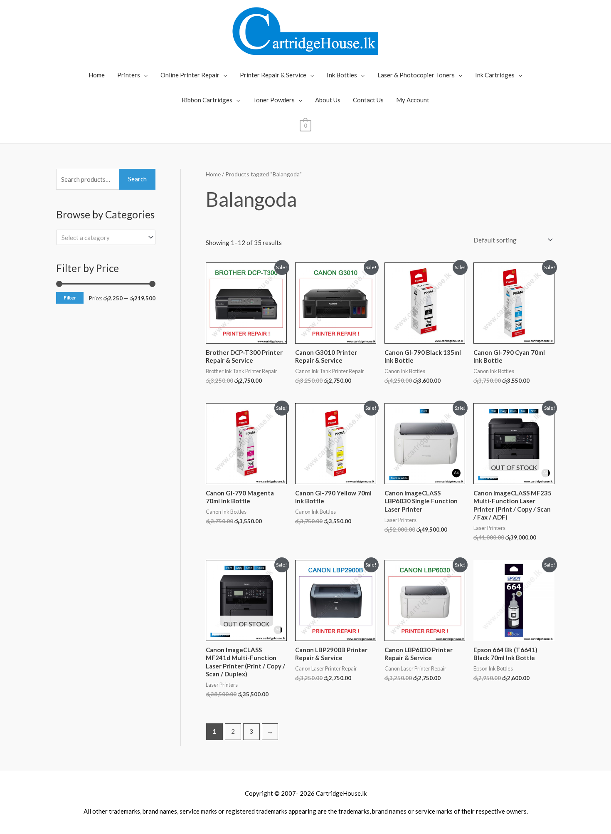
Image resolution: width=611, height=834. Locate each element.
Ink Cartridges (495, 75)
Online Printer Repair (189, 75)
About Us (327, 100)
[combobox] (105, 237)
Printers (128, 75)
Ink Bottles (342, 75)
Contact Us (368, 100)
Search (137, 179)
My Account (412, 100)
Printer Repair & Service (273, 75)
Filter (70, 297)
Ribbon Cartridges (207, 100)
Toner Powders (274, 100)
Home (97, 75)
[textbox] (102, 237)
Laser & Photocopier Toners (416, 75)
